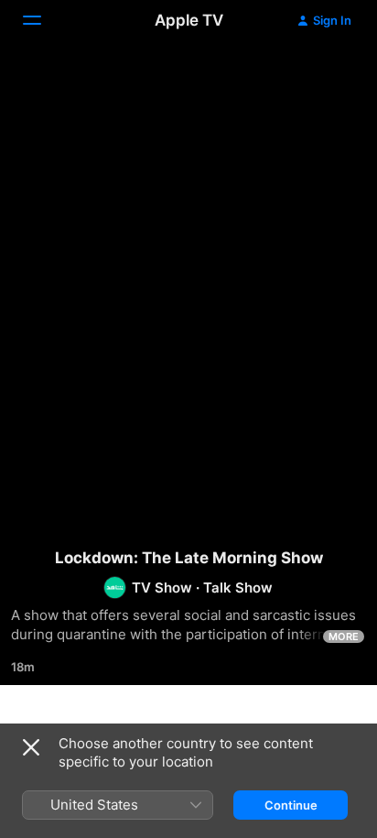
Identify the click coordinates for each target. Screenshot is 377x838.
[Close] (31, 747)
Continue (291, 805)
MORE (344, 636)
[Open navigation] (43, 20)
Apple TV (189, 20)
